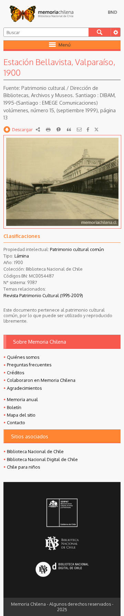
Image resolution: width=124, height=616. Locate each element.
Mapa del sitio (21, 415)
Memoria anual (22, 399)
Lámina (21, 256)
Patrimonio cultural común (77, 249)
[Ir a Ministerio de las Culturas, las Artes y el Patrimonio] (62, 513)
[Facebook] (87, 129)
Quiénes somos (23, 357)
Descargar (22, 129)
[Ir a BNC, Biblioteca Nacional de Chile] (62, 543)
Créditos (15, 372)
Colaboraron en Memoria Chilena (41, 380)
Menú (65, 45)
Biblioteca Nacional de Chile (35, 451)
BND (112, 12)
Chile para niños (23, 467)
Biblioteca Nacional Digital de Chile (42, 459)
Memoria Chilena (41, 13)
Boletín (14, 407)
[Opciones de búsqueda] (115, 32)
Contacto (16, 422)
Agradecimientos (24, 388)
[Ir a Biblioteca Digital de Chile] (62, 570)
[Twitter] (96, 129)
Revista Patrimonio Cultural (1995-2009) (43, 295)
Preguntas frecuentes (29, 364)
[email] (79, 129)
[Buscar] (100, 32)
